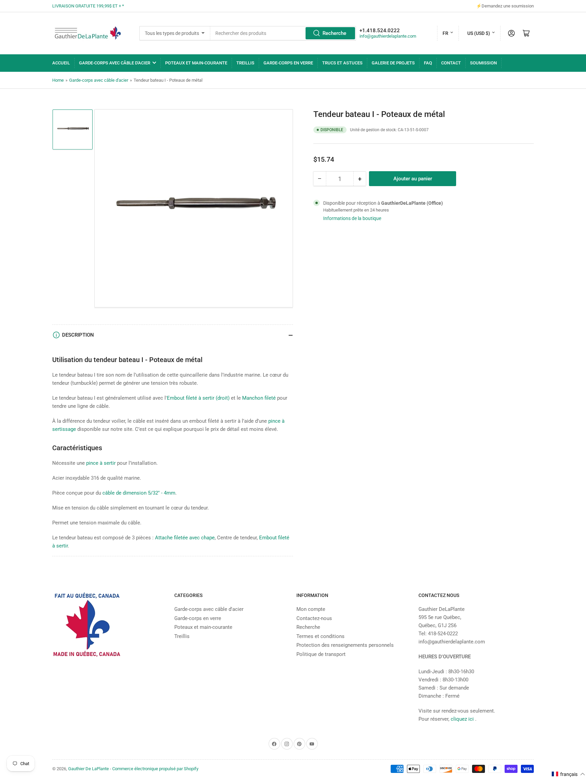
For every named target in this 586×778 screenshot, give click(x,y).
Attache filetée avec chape (185, 538)
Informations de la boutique (352, 218)
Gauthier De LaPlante (88, 768)
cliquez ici (463, 719)
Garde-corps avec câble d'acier (114, 62)
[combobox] (283, 33)
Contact (451, 62)
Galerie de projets (393, 62)
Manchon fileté (259, 398)
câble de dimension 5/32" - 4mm (138, 493)
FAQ (428, 62)
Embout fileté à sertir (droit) (198, 398)
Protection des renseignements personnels (345, 645)
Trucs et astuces (342, 62)
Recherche (334, 33)
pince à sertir (101, 463)
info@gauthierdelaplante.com (387, 36)
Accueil (61, 62)
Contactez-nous (314, 618)
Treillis (245, 62)
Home (58, 80)
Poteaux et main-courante (196, 62)
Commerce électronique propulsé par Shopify (155, 768)
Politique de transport (321, 654)
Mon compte (310, 609)
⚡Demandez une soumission (505, 5)
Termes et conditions (320, 636)
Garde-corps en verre (288, 62)
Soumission (483, 62)
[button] (568, 774)
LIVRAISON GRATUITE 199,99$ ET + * (88, 5)
